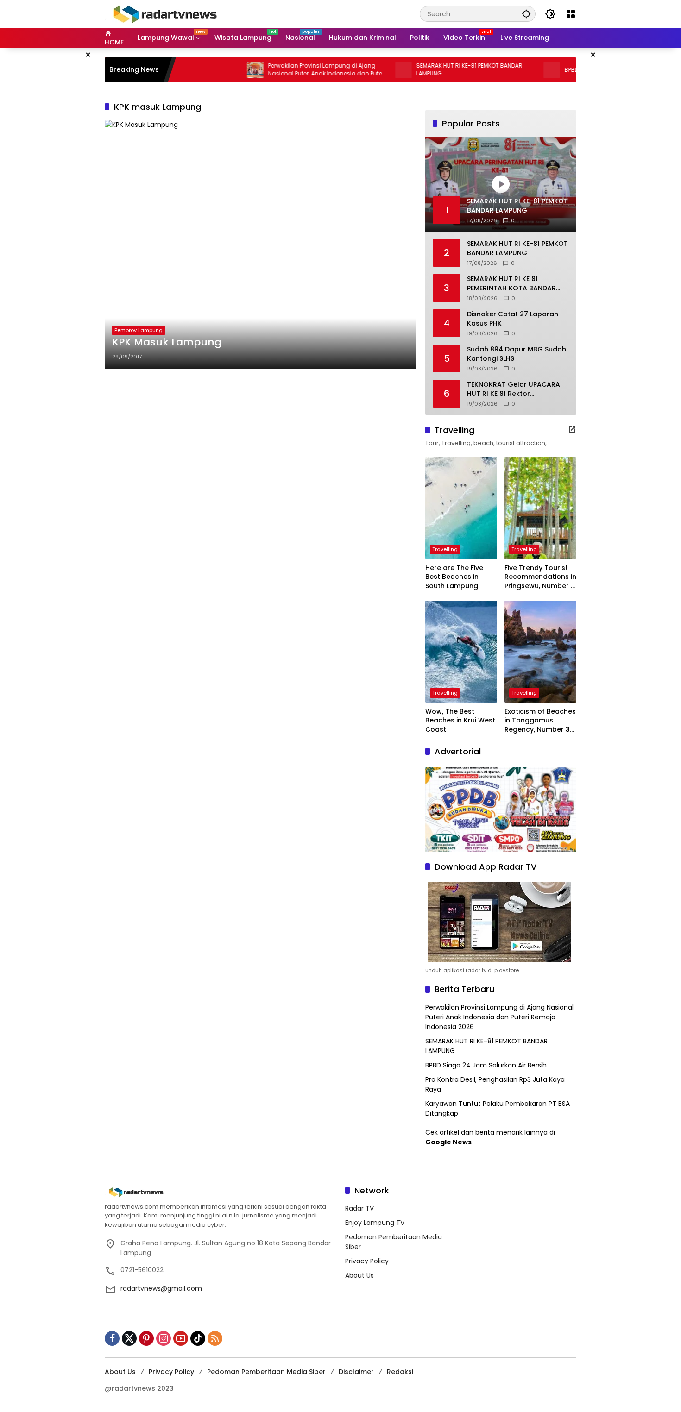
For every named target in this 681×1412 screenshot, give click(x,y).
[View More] (572, 429)
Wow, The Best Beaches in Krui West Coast (460, 720)
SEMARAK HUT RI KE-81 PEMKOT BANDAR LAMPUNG (436, 69)
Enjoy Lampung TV (374, 1222)
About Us (359, 1275)
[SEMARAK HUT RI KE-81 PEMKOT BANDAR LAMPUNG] (369, 70)
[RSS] (215, 1338)
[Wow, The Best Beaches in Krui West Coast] (461, 652)
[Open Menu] (570, 13)
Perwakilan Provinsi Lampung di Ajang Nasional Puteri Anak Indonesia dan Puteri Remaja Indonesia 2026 (293, 70)
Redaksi (400, 1371)
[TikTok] (197, 1338)
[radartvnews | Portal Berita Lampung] (164, 13)
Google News (448, 1142)
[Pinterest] (146, 1338)
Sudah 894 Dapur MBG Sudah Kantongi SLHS (516, 354)
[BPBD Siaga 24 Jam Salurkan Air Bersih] (518, 70)
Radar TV (359, 1208)
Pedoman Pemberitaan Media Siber (266, 1371)
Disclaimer (356, 1371)
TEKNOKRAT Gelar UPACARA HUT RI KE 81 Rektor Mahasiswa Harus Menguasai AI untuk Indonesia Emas (516, 389)
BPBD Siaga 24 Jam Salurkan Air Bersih (486, 1065)
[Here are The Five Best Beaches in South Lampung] (461, 508)
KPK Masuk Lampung (166, 342)
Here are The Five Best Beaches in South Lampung (454, 577)
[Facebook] (112, 1338)
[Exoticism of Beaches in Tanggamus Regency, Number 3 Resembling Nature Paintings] (540, 652)
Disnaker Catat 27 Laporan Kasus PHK (512, 319)
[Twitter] (129, 1338)
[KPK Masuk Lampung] (260, 244)
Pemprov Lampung (138, 330)
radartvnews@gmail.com (161, 1288)
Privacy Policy (367, 1261)
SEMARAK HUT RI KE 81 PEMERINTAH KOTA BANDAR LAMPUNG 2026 (511, 284)
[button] (526, 13)
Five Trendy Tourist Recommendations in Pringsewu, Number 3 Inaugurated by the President (540, 577)
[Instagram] (163, 1338)
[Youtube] (180, 1338)
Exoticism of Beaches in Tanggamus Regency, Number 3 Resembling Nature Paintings (540, 720)
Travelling (445, 549)
